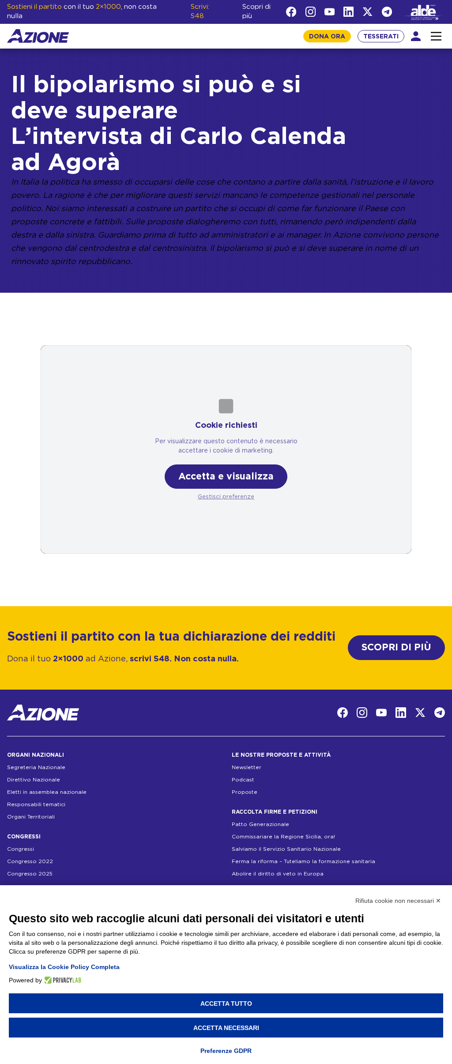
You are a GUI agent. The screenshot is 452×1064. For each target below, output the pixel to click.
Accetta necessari (226, 1027)
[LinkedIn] (348, 12)
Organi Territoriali (31, 816)
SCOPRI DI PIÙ (396, 647)
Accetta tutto (226, 1003)
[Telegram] (387, 12)
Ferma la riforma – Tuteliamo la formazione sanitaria (303, 861)
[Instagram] (310, 12)
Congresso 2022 (30, 861)
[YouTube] (329, 12)
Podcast (243, 779)
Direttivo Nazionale (33, 779)
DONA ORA (327, 37)
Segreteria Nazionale (36, 767)
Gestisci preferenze (226, 497)
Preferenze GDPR (226, 1050)
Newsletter (246, 767)
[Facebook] (291, 12)
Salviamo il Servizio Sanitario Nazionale (286, 849)
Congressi (20, 849)
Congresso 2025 (30, 873)
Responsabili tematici (36, 804)
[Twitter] (367, 12)
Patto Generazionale (260, 824)
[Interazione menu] (436, 36)
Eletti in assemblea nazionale (47, 792)
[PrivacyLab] (61, 980)
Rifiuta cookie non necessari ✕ (398, 900)
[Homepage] (38, 36)
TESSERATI (381, 37)
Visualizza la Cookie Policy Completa (64, 966)
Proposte (244, 792)
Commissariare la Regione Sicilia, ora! (283, 836)
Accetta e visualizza (226, 476)
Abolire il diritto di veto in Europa (278, 873)
